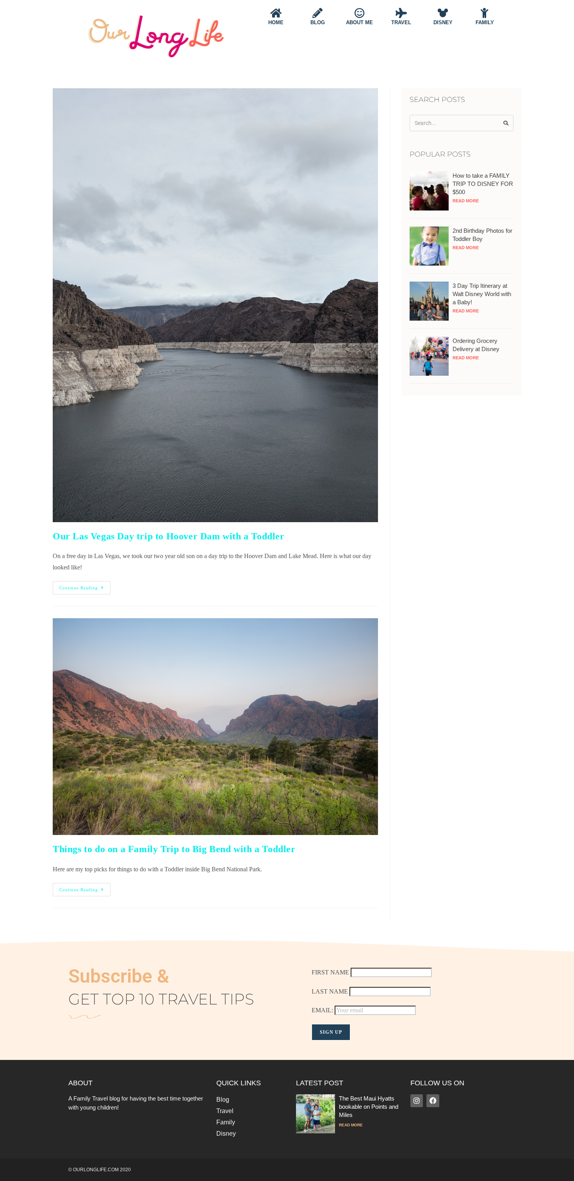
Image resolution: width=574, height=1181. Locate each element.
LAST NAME (330, 991)
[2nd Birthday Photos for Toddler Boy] (429, 245)
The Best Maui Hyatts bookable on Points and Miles (368, 1106)
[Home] (276, 13)
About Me (359, 22)
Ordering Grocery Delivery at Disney (476, 344)
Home (275, 22)
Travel (401, 22)
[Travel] (401, 13)
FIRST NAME (330, 972)
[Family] (485, 13)
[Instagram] (416, 1100)
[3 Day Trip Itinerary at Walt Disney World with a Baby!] (429, 300)
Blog (317, 22)
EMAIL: (323, 1010)
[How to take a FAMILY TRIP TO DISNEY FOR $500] (429, 190)
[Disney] (443, 13)
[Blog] (317, 13)
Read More (466, 200)
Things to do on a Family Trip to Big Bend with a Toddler (174, 849)
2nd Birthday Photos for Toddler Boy (482, 234)
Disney (443, 22)
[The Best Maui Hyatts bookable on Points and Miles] (315, 1113)
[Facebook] (432, 1100)
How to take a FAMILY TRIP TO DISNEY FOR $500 (483, 183)
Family (485, 22)
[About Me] (359, 13)
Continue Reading (85, 585)
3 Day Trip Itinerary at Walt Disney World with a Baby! (482, 293)
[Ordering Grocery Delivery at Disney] (429, 356)
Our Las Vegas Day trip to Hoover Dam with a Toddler (169, 536)
